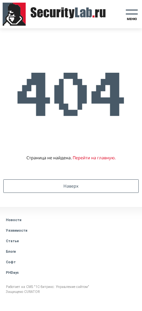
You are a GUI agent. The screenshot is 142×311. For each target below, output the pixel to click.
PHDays (12, 273)
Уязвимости (16, 230)
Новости (13, 220)
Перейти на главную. (94, 158)
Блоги (11, 251)
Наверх (71, 186)
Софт (11, 262)
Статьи (12, 241)
